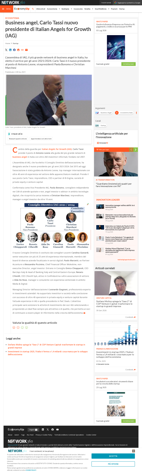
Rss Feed (30, 435)
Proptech (114, 9)
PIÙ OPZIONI (113, 463)
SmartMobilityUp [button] (100, 9)
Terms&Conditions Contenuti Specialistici (69, 435)
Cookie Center (91, 435)
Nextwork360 (13, 445)
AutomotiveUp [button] (52, 9)
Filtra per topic (104, 150)
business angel (20, 157)
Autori (17, 435)
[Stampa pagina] (18, 50)
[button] (6, 8)
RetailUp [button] (87, 9)
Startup (122, 9)
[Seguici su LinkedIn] (42, 430)
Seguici (32, 430)
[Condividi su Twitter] (6, 50)
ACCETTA (113, 456)
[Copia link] (22, 50)
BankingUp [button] (65, 9)
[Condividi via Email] (26, 50)
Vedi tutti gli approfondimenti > (127, 259)
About (10, 435)
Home (7, 43)
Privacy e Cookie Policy (44, 435)
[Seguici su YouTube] (57, 430)
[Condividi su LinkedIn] (10, 50)
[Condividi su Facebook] (14, 50)
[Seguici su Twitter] (47, 430)
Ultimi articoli (40, 9)
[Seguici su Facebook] (52, 430)
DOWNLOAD (128, 64)
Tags (23, 435)
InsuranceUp (78, 9)
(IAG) (57, 149)
